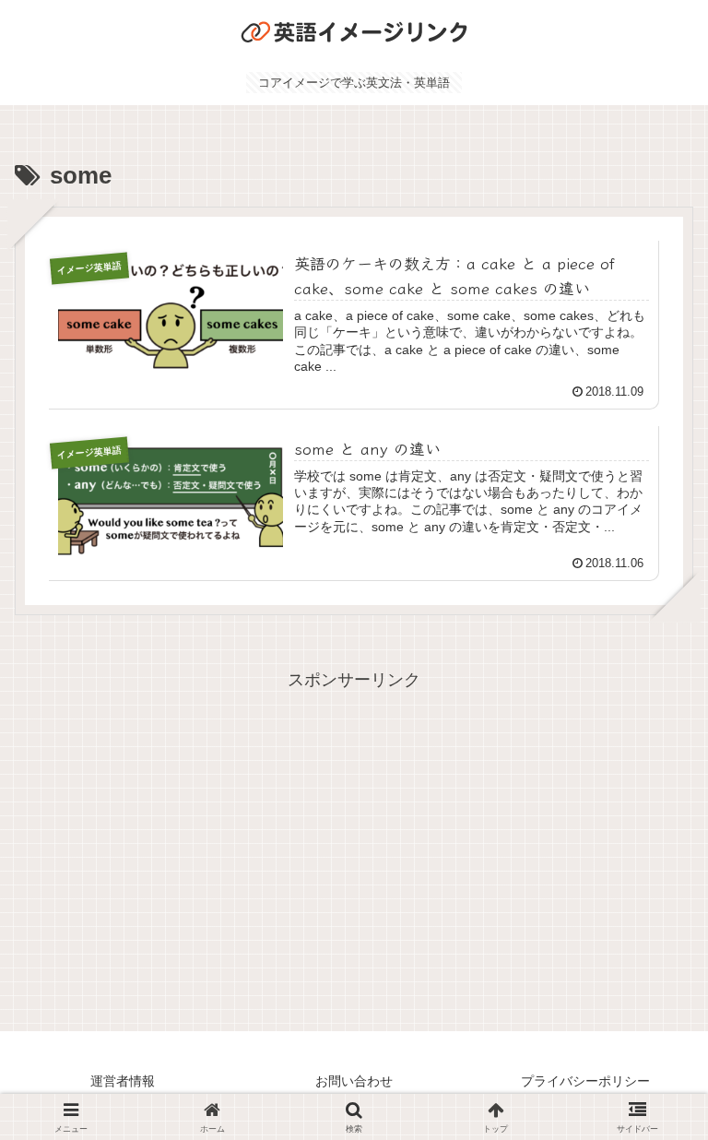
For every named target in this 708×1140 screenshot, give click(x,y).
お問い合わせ (354, 1081)
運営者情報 (122, 1081)
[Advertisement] (354, 824)
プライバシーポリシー (585, 1081)
